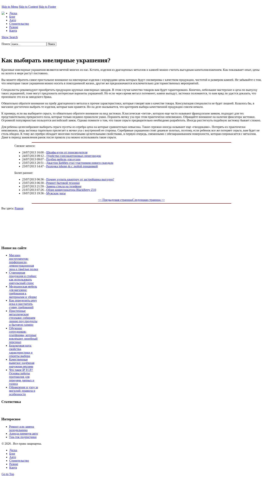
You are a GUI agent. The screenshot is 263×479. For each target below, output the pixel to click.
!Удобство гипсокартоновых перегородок (73, 155)
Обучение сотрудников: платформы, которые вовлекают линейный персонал (23, 335)
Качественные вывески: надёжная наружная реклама (21, 363)
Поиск (6, 44)
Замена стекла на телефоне (63, 186)
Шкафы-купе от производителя (66, 152)
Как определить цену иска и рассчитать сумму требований (23, 304)
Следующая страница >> (148, 199)
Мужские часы (56, 193)
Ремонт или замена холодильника (21, 428)
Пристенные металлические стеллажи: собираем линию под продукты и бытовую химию (23, 317)
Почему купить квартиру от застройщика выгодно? (80, 179)
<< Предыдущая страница (115, 199)
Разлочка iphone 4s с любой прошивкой (72, 166)
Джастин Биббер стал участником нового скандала (79, 162)
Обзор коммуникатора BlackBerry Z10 (71, 189)
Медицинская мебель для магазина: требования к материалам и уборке (23, 292)
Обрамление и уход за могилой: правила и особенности (23, 391)
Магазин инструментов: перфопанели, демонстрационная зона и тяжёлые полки (23, 262)
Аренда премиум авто (23, 433)
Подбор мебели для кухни (63, 159)
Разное (19, 208)
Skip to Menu (10, 6)
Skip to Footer (47, 6)
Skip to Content (28, 6)
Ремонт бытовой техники (63, 182)
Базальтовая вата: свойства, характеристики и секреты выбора (21, 351)
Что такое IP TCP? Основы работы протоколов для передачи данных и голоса (21, 376)
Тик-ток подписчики (23, 437)
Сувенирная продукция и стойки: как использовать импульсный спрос (23, 278)
